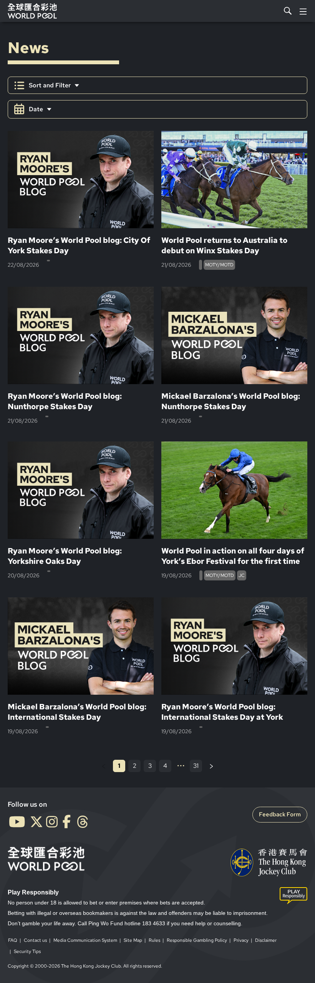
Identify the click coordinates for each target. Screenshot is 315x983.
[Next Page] (211, 766)
